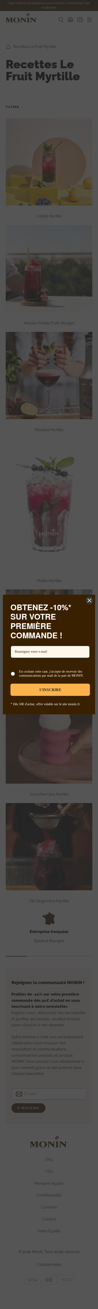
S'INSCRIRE (50, 690)
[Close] (89, 600)
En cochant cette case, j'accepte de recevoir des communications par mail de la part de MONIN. (51, 673)
